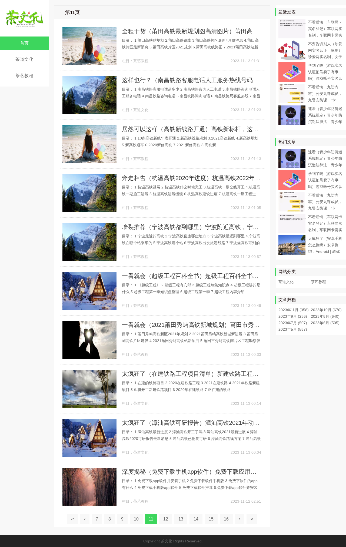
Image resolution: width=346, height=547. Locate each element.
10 (136, 519)
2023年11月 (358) (293, 310)
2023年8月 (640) (325, 316)
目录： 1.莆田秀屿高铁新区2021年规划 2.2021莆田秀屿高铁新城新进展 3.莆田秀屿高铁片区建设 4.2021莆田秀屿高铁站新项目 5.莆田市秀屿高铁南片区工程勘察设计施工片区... (191, 341)
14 (196, 519)
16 (226, 519)
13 (180, 519)
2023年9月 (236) (292, 316)
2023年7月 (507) (292, 323)
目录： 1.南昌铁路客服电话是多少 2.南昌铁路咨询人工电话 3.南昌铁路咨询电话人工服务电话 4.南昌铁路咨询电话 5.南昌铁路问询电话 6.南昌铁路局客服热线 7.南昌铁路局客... (191, 96)
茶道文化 (24, 59)
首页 (24, 43)
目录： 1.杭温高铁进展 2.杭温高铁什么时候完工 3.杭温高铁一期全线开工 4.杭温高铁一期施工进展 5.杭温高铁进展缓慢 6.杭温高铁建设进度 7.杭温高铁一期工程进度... (191, 194)
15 (211, 519)
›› (252, 519)
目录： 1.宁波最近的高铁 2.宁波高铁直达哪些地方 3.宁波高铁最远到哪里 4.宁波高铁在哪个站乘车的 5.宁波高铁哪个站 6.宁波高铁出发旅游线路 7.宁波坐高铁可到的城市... (191, 243)
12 (165, 519)
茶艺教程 (24, 75)
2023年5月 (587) (292, 329)
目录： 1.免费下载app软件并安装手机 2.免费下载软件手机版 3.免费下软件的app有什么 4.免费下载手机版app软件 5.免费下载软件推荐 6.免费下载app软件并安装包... (190, 487)
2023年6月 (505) (325, 323)
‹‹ (72, 519)
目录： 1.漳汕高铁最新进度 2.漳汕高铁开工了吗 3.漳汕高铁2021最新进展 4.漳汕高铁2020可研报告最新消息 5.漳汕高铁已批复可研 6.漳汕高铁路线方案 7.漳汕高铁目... (191, 438)
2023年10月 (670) (326, 310)
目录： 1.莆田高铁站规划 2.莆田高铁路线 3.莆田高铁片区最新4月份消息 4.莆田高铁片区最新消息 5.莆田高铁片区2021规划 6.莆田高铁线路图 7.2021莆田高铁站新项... (190, 47)
